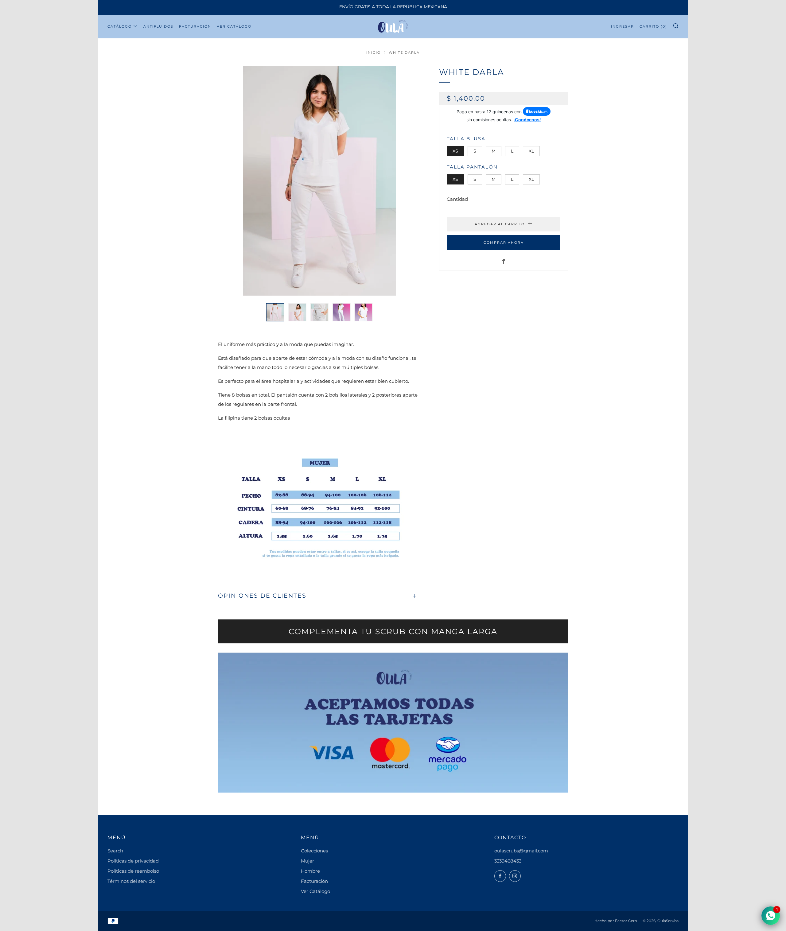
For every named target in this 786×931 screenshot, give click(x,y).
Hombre (310, 871)
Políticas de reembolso (133, 871)
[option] (319, 181)
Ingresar (622, 26)
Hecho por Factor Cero (615, 920)
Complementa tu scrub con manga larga (393, 631)
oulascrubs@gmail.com (521, 851)
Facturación (195, 26)
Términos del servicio (131, 881)
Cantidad (457, 199)
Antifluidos (158, 26)
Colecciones (314, 851)
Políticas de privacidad (133, 861)
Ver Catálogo (234, 26)
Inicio (373, 52)
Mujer (307, 861)
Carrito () (653, 26)
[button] (275, 312)
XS (455, 150)
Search (115, 851)
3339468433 (507, 861)
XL (531, 150)
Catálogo (119, 26)
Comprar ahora (504, 242)
